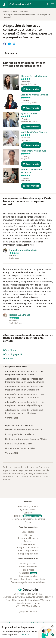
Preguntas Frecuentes (28, 547)
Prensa (28, 522)
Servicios (24, 11)
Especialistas (28, 531)
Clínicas (28, 535)
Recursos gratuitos (28, 576)
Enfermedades (28, 544)
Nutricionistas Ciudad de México (21, 448)
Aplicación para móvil (28, 550)
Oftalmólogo (9, 350)
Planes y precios (28, 563)
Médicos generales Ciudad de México (23, 429)
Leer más (24, 634)
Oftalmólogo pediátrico (14, 354)
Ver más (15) (11, 417)
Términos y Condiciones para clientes (28, 579)
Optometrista (10, 358)
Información (11, 53)
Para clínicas (28, 569)
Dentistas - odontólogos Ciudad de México (26, 439)
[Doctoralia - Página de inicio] (5, 4)
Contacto (28, 512)
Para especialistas (28, 566)
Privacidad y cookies (28, 506)
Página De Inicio (10, 11)
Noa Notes (27, 572)
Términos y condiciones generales (28, 518)
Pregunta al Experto (28, 538)
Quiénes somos (28, 509)
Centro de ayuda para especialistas (28, 582)
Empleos (27, 515)
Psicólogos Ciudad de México (19, 434)
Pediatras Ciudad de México (19, 443)
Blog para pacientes (28, 553)
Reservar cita (32, 89)
